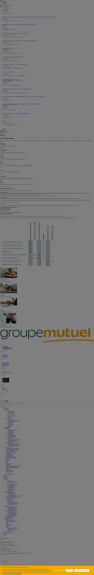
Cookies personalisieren (60, 570)
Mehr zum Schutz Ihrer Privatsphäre (13, 573)
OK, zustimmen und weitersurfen (82, 570)
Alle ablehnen (69, 570)
